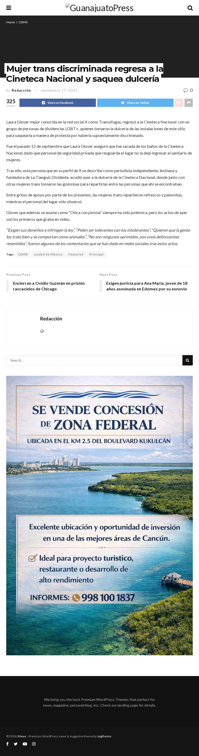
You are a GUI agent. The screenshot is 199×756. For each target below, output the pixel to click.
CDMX (23, 22)
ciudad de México (48, 254)
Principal (96, 254)
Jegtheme (104, 736)
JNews (21, 736)
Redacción (21, 90)
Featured (75, 254)
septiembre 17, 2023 (58, 90)
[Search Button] (187, 360)
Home (10, 22)
